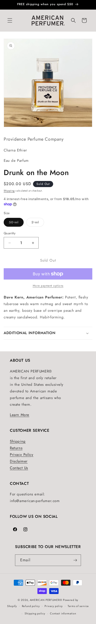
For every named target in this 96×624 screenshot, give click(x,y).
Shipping (9, 191)
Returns (16, 448)
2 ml (38, 223)
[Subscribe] (75, 560)
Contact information (63, 613)
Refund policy (31, 606)
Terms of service (78, 606)
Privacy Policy (21, 454)
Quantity (10, 233)
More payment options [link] (48, 285)
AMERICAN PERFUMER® (46, 600)
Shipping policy (35, 613)
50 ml (16, 223)
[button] (9, 20)
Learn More (19, 414)
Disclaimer (19, 461)
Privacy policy (54, 606)
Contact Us (19, 468)
